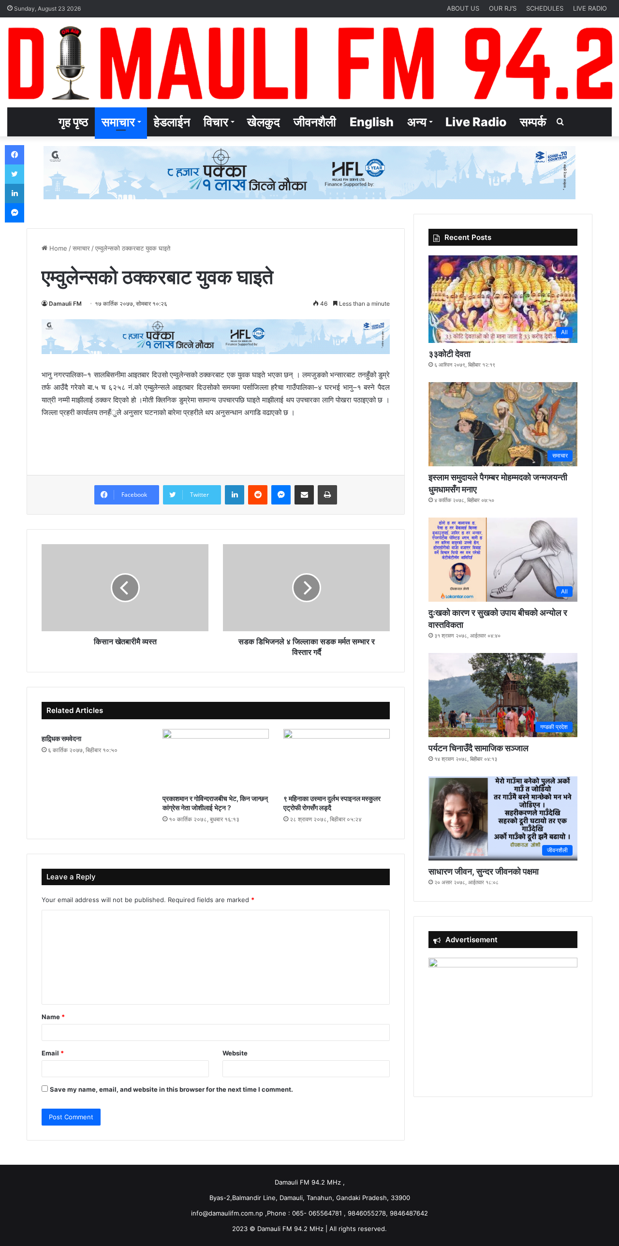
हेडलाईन (172, 122)
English (372, 122)
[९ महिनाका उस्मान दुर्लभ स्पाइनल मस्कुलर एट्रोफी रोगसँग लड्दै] (336, 759)
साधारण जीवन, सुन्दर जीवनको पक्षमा (483, 871)
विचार (216, 122)
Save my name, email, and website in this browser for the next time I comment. (171, 1089)
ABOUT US (463, 8)
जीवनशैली (315, 122)
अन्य (417, 122)
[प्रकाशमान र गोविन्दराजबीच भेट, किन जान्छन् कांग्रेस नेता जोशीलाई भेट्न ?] (215, 759)
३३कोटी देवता (449, 354)
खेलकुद (263, 122)
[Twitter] (14, 174)
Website (235, 1053)
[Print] (327, 494)
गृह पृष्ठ (73, 122)
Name (53, 1017)
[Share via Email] (304, 494)
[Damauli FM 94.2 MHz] (309, 62)
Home (57, 248)
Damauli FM (65, 303)
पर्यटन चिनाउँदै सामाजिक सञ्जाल (478, 748)
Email (53, 1053)
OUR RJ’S (502, 8)
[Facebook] (14, 154)
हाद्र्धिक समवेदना (61, 738)
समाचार (118, 122)
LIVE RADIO (590, 8)
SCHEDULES (544, 8)
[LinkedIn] (234, 494)
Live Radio (475, 122)
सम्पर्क (533, 122)
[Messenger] (281, 494)
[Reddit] (257, 494)
